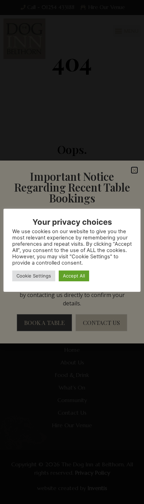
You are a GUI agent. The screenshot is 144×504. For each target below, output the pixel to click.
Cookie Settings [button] (33, 276)
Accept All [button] (74, 276)
